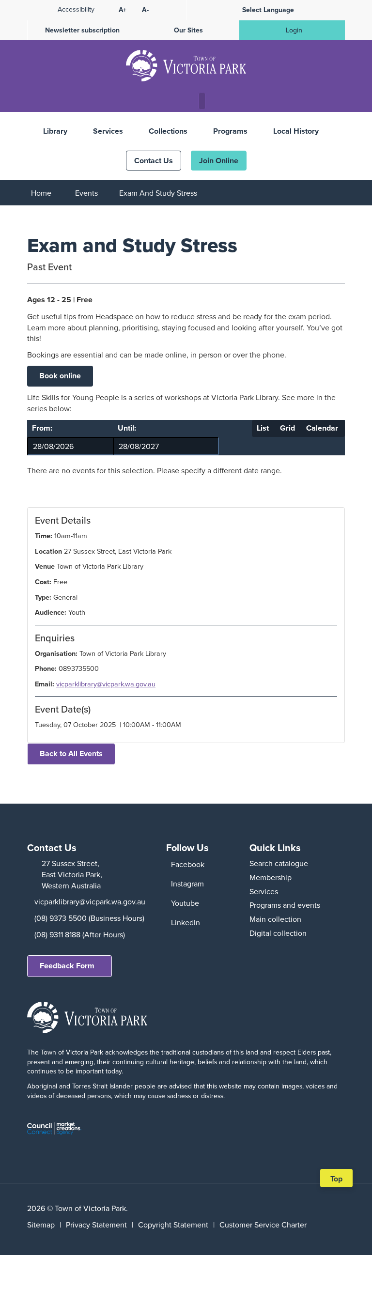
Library (55, 131)
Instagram (187, 883)
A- (145, 10)
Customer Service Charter (263, 1224)
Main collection (275, 919)
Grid (287, 428)
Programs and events (284, 905)
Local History (296, 131)
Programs (230, 131)
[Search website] (204, 101)
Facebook (187, 864)
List (263, 428)
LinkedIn (185, 922)
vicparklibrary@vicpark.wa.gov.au (105, 684)
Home (41, 192)
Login (294, 30)
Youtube (185, 903)
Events (86, 192)
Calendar (322, 428)
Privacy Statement (96, 1224)
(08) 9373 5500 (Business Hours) (89, 918)
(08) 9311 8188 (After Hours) (79, 934)
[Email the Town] (182, 101)
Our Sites (188, 30)
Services (108, 131)
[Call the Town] (164, 101)
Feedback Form (67, 965)
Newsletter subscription (82, 30)
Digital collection (278, 933)
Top (340, 1180)
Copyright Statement (173, 1224)
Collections (168, 131)
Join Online (218, 160)
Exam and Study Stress (158, 192)
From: (42, 428)
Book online (60, 375)
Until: (127, 428)
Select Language (268, 10)
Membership (270, 877)
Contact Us (153, 160)
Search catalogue (278, 863)
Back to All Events (71, 753)
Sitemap (41, 1224)
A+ (122, 10)
